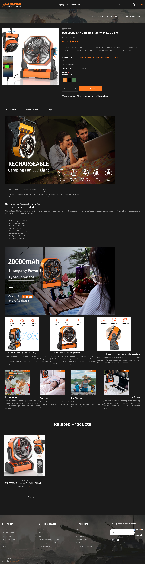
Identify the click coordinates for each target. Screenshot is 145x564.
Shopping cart (81, 539)
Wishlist (79, 543)
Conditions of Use (8, 539)
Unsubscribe (138, 535)
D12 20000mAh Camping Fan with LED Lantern (24, 483)
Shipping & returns (9, 532)
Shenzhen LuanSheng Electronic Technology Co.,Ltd (99, 57)
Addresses (80, 536)
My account (80, 529)
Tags (49, 110)
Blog (40, 536)
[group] (119, 4)
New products (44, 546)
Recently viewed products (49, 539)
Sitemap (5, 529)
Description (11, 110)
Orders (79, 532)
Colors (64, 72)
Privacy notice (7, 536)
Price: (65, 41)
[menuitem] (62, 4)
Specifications (32, 110)
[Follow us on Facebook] (112, 540)
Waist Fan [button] (75, 5)
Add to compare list (87, 96)
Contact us (6, 546)
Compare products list (47, 543)
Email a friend (103, 96)
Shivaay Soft (14, 561)
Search (41, 529)
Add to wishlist (70, 96)
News (41, 532)
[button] (55, 57)
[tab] (11, 110)
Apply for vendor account (86, 546)
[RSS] (118, 540)
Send (140, 530)
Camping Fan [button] (62, 5)
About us (5, 543)
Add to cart (90, 88)
